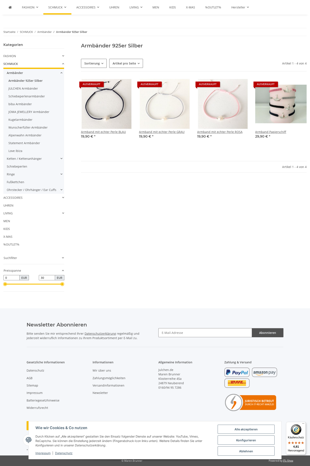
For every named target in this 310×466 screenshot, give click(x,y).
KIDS (6, 229)
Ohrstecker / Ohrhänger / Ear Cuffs (31, 190)
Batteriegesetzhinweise (43, 400)
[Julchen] (10, 7)
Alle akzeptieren (246, 429)
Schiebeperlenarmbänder (26, 96)
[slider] (5, 284)
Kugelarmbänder (20, 120)
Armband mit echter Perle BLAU (103, 132)
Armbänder (15, 73)
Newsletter (100, 393)
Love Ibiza (15, 151)
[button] (106, 111)
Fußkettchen (15, 182)
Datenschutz (64, 453)
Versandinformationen (108, 385)
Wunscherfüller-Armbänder (28, 127)
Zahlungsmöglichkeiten (109, 378)
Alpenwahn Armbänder (25, 135)
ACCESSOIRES (13, 198)
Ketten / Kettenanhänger (24, 159)
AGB (29, 378)
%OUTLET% (11, 244)
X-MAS (7, 237)
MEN (6, 221)
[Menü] (303, 424)
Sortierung (92, 63)
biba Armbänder (20, 104)
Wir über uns (102, 370)
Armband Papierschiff (270, 132)
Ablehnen (246, 451)
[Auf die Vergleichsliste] (125, 85)
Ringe (11, 174)
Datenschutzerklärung (100, 334)
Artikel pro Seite (124, 63)
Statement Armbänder (24, 143)
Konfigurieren (246, 440)
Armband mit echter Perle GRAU (162, 132)
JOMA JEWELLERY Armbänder (28, 112)
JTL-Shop (288, 460)
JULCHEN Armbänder (23, 88)
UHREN (8, 205)
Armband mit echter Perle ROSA (220, 132)
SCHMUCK (10, 64)
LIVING (8, 213)
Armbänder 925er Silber (25, 81)
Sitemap (32, 385)
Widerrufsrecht (37, 408)
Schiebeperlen (17, 166)
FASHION (9, 56)
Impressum (43, 453)
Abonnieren (267, 333)
